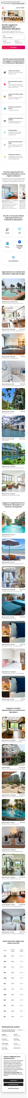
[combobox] (13, 37)
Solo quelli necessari (13, 1084)
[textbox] (7, 43)
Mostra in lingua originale (18, 3)
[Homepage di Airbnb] (3, 7)
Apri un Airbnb (20, 8)
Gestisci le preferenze (13, 1088)
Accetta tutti (13, 1080)
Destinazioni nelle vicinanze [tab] (8, 1030)
